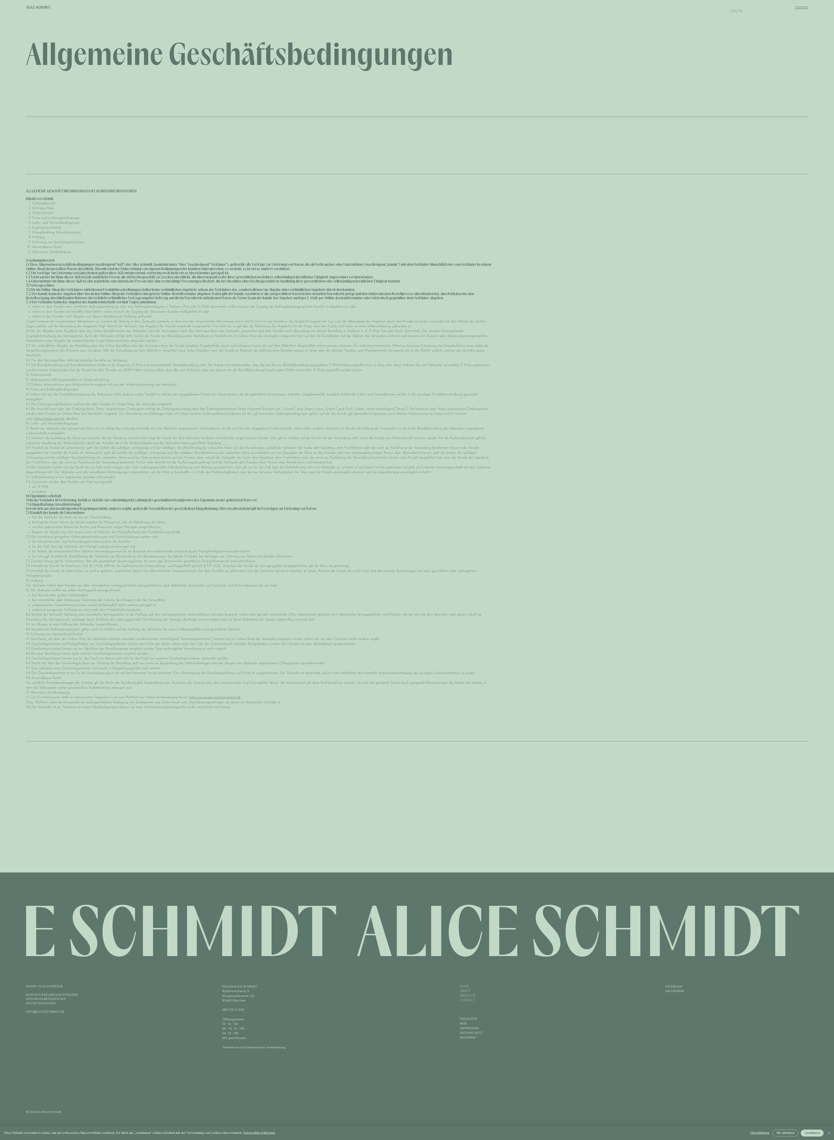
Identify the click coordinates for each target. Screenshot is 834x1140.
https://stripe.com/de (49, 419)
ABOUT (465, 991)
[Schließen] (828, 1133)
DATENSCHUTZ (471, 1033)
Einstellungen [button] (759, 1133)
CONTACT (467, 1000)
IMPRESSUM (469, 1028)
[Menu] (801, 7)
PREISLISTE (468, 996)
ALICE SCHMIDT (38, 7)
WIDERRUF (468, 1037)
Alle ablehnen (785, 1133)
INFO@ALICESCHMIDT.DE (45, 1012)
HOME (464, 986)
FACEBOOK (673, 986)
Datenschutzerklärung (259, 1133)
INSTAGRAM (674, 991)
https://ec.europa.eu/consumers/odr (215, 697)
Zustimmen (812, 1133)
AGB (463, 1023)
